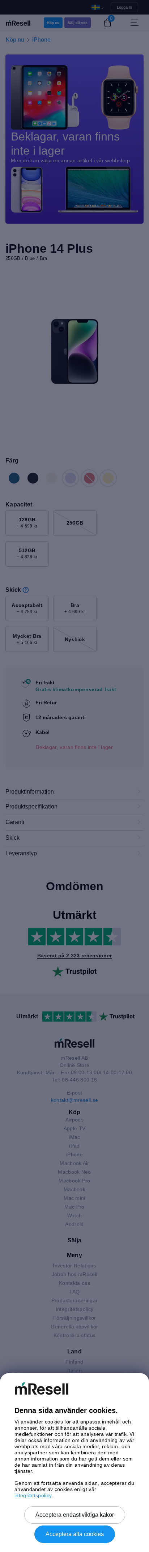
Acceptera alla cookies (75, 1534)
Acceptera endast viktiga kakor (74, 1515)
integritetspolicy (32, 1495)
